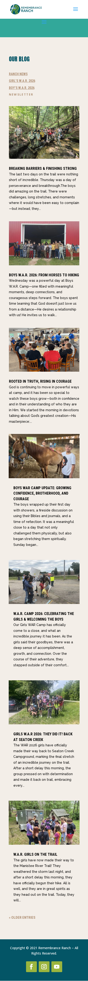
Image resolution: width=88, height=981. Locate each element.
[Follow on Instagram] (44, 966)
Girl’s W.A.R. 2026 (22, 81)
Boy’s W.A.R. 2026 (21, 88)
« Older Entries (22, 917)
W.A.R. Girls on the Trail (35, 854)
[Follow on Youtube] (56, 966)
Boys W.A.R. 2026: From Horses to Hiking (44, 275)
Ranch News (18, 74)
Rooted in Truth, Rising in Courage (40, 381)
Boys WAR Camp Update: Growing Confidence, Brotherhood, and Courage (42, 493)
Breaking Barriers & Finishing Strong (43, 168)
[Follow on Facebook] (31, 966)
